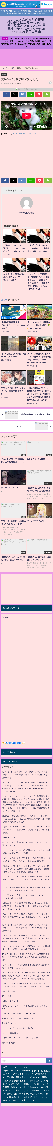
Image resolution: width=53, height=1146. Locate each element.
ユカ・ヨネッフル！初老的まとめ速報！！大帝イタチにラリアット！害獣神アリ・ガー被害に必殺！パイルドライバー (25, 917)
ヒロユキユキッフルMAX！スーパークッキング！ (22, 1013)
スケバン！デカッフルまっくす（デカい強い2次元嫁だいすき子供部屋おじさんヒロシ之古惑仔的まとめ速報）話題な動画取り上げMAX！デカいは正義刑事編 (26, 938)
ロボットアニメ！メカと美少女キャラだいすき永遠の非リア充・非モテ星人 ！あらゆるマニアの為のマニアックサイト (26, 879)
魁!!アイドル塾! (8, 1043)
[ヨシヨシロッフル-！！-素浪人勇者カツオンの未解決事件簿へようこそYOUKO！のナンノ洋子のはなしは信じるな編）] (25, 957)
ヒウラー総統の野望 (10, 1033)
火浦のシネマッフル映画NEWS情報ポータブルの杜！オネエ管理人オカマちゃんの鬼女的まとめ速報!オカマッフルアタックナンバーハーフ (26, 906)
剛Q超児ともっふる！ (11, 1023)
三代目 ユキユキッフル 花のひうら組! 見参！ (21, 1038)
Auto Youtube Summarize (24, 134)
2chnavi (6, 617)
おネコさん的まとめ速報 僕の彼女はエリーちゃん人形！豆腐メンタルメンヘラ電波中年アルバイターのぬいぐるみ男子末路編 (25, 775)
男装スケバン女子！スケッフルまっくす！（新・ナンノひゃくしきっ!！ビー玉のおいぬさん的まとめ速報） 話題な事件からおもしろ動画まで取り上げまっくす (26, 869)
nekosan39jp (26, 212)
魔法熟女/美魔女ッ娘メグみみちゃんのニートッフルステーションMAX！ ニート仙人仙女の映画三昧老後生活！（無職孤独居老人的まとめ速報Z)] (26, 819)
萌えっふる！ (7, 996)
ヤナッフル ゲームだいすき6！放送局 (17, 1028)
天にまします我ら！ (10, 1001)
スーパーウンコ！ (9, 837)
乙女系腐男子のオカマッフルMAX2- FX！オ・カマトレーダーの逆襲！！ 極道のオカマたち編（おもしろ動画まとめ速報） (26, 830)
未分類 (4, 74)
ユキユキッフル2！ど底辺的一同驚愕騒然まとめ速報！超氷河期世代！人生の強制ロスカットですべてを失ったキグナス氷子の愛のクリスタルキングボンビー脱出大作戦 (26, 975)
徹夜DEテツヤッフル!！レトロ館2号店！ (18, 1018)
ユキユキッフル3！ (10, 991)
